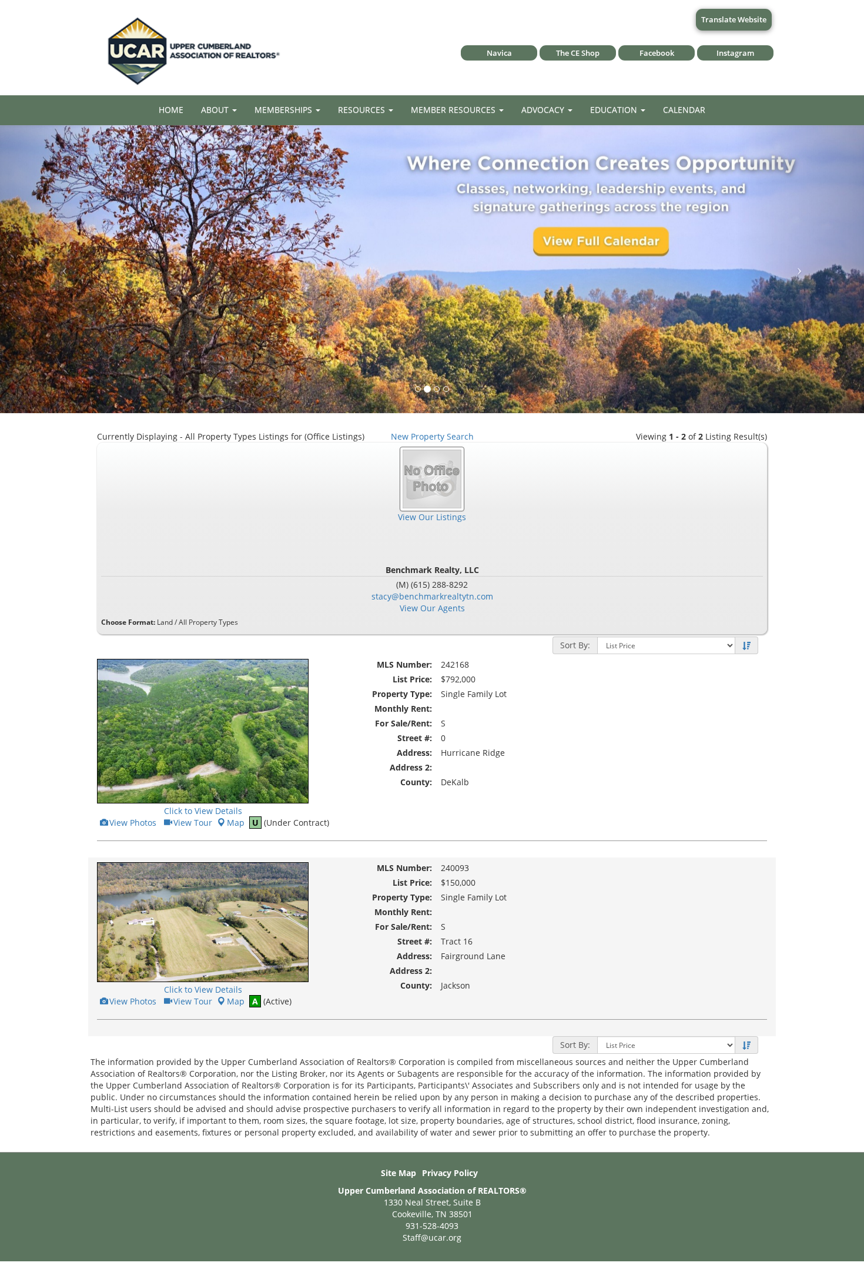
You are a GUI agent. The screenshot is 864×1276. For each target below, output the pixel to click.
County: (416, 782)
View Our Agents (432, 608)
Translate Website (733, 19)
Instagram (735, 53)
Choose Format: (128, 622)
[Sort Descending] (746, 646)
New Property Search (432, 436)
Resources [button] (362, 109)
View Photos (132, 822)
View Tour (192, 822)
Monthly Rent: (403, 708)
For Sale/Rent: (403, 723)
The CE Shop (578, 53)
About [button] (216, 109)
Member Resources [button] (454, 109)
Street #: (414, 738)
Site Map (398, 1172)
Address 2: (411, 767)
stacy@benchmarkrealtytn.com (432, 596)
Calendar (684, 109)
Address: (414, 752)
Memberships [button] (284, 109)
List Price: (412, 679)
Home (171, 109)
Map (236, 822)
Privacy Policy (450, 1172)
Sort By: (575, 645)
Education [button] (614, 109)
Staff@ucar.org (432, 1237)
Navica (499, 53)
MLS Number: (404, 664)
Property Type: (402, 693)
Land (165, 622)
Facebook (656, 53)
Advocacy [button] (544, 109)
